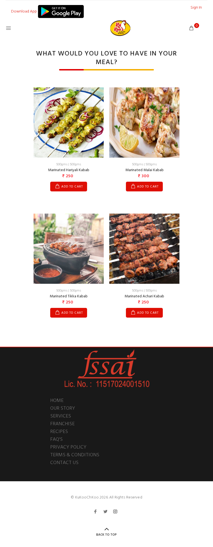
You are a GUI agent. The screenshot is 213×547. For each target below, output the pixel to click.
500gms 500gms (68, 164)
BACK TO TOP (106, 535)
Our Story (62, 408)
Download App (24, 11)
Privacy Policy (68, 447)
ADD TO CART (72, 186)
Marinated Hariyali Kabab (68, 170)
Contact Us (64, 463)
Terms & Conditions (74, 455)
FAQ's (56, 439)
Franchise (62, 424)
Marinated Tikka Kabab (69, 296)
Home (57, 401)
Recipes (59, 432)
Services (60, 416)
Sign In (196, 7)
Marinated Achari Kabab (144, 296)
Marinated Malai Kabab (144, 170)
